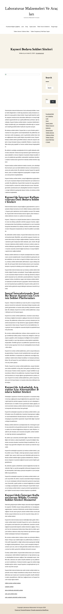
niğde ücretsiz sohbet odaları (13, 583)
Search (49, 77)
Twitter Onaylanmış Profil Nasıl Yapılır (40, 31)
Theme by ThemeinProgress (22, 610)
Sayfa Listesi (32, 26)
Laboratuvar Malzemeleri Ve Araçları (31, 12)
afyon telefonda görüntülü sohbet (14, 590)
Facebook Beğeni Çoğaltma (13, 26)
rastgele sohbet (9, 586)
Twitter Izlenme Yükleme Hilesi (21, 31)
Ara (47, 99)
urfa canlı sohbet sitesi (11, 593)
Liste (22, 26)
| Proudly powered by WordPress (39, 610)
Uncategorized (40, 53)
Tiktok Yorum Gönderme (43, 26)
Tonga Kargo (54, 26)
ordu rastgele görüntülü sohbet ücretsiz (15, 597)
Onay (26, 26)
